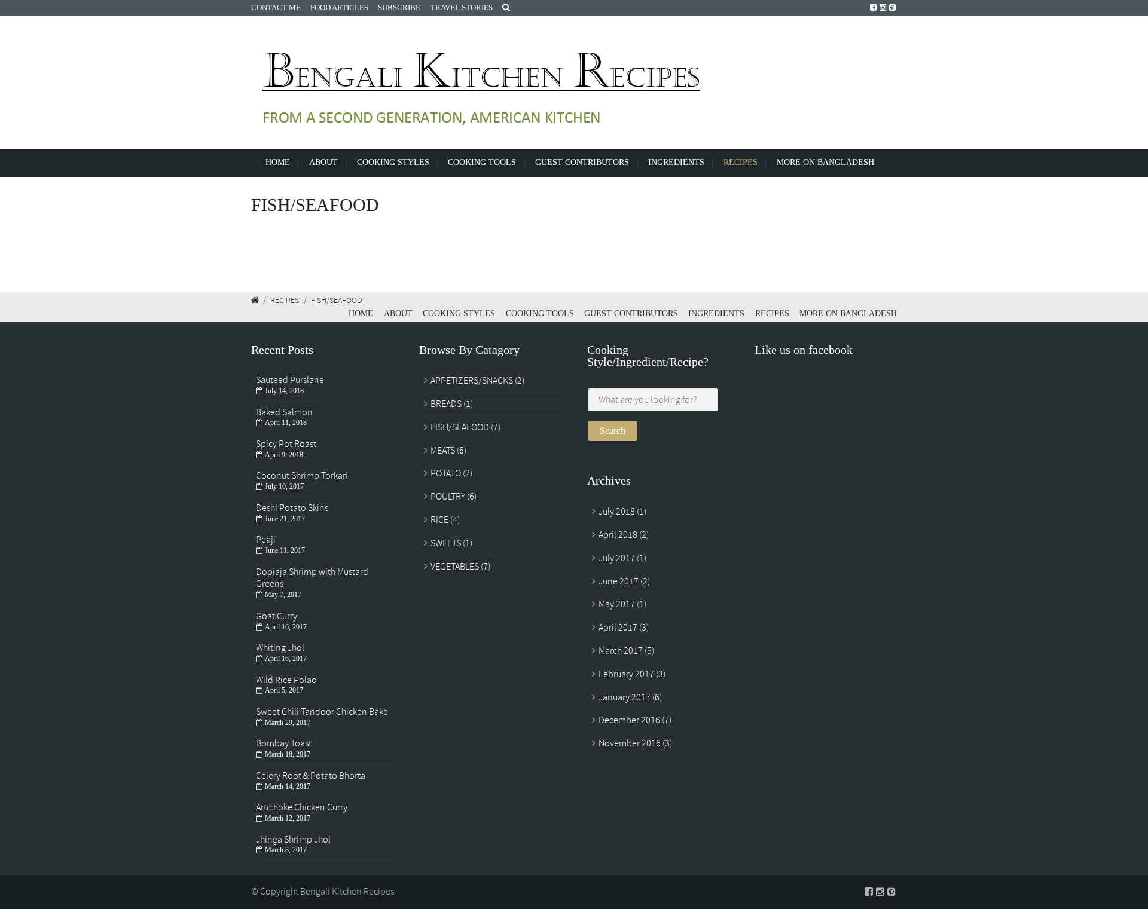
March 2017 (621, 651)
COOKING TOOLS (482, 162)
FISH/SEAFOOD (459, 427)
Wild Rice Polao (286, 680)
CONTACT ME (276, 7)
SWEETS (445, 543)
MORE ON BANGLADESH (825, 162)
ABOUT (323, 162)
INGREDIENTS (676, 162)
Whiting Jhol (280, 648)
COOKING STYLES (393, 162)
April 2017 (618, 627)
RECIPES (740, 162)
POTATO (445, 473)
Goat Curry (276, 616)
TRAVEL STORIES (461, 7)
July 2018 (617, 512)
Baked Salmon (284, 412)
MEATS (442, 451)
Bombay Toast (284, 743)
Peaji (266, 540)
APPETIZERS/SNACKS (471, 381)
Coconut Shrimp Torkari (302, 476)
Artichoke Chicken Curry (301, 807)
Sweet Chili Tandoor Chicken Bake (322, 712)
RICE (439, 520)
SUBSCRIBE (399, 7)
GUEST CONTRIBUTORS (582, 162)
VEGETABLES (454, 567)
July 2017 (617, 558)
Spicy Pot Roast (286, 444)
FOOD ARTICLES (339, 7)
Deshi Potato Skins (292, 508)
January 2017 (625, 697)
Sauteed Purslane (290, 380)
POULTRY (447, 497)
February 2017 (626, 674)
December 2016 (629, 720)
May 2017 (617, 604)
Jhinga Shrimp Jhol (293, 840)
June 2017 (619, 581)
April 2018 (618, 535)
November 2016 (630, 743)
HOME (277, 162)
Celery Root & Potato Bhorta (310, 776)
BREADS (446, 404)
